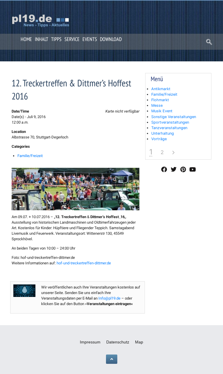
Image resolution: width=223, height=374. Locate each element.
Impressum (90, 342)
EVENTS (89, 39)
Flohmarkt (160, 100)
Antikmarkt (160, 89)
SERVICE (72, 39)
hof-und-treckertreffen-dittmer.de (84, 263)
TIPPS (56, 39)
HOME (26, 39)
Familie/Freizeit (30, 156)
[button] (209, 42)
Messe (157, 105)
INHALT (41, 39)
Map (139, 342)
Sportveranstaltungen (170, 122)
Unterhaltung (162, 133)
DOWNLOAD (111, 39)
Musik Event (161, 111)
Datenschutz (117, 342)
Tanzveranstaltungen (169, 128)
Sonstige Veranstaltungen (173, 117)
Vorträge (159, 139)
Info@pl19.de (109, 298)
